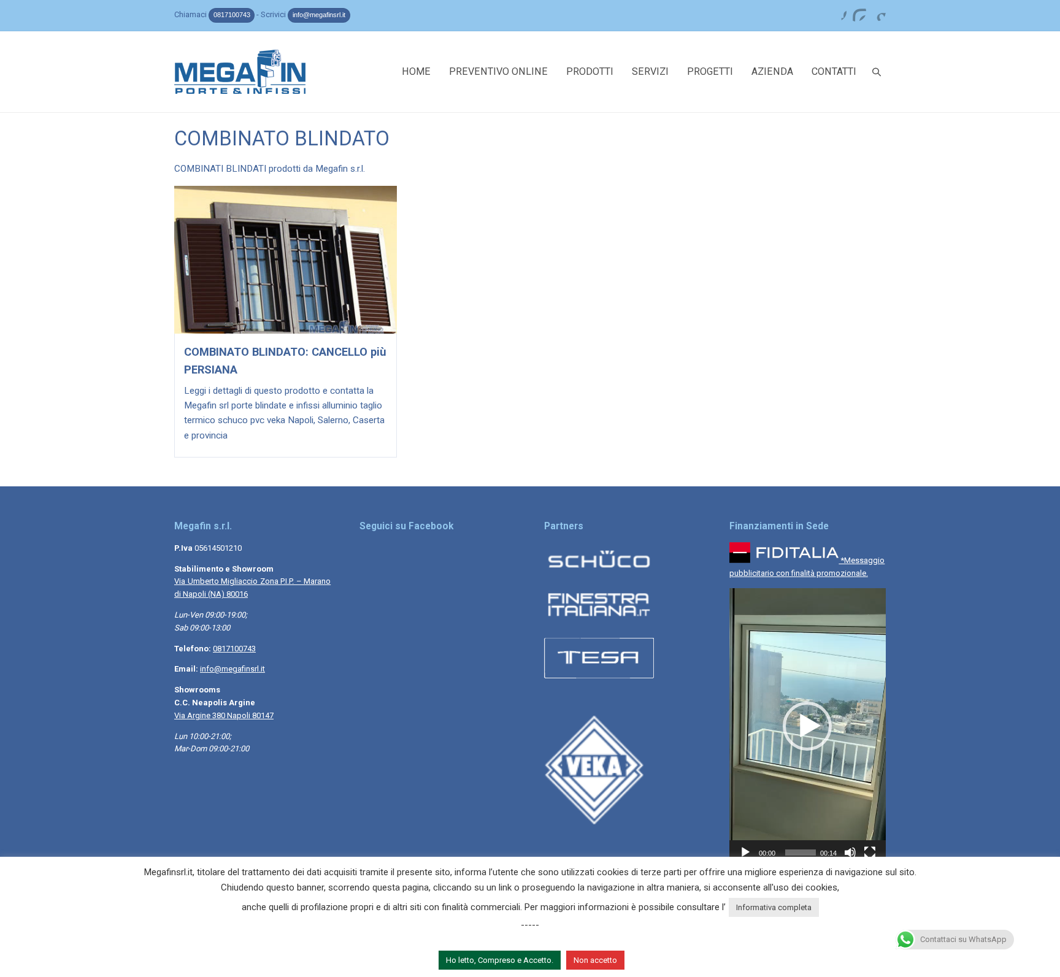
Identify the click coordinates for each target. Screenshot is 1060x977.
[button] (807, 726)
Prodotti (589, 71)
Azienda (772, 71)
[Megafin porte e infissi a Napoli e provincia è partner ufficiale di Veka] (599, 821)
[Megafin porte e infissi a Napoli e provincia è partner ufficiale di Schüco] (599, 573)
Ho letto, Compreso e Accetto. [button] (499, 960)
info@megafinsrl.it (319, 14)
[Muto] (850, 852)
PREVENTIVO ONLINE (498, 71)
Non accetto (595, 960)
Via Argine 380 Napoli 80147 (224, 715)
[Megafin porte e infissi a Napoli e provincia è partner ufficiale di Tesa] (599, 680)
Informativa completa (774, 907)
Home (416, 71)
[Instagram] (856, 11)
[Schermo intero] (870, 852)
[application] (807, 726)
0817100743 (231, 14)
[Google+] (876, 11)
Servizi (650, 71)
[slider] (800, 852)
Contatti (834, 71)
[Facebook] (837, 11)
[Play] (745, 852)
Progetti (710, 71)
